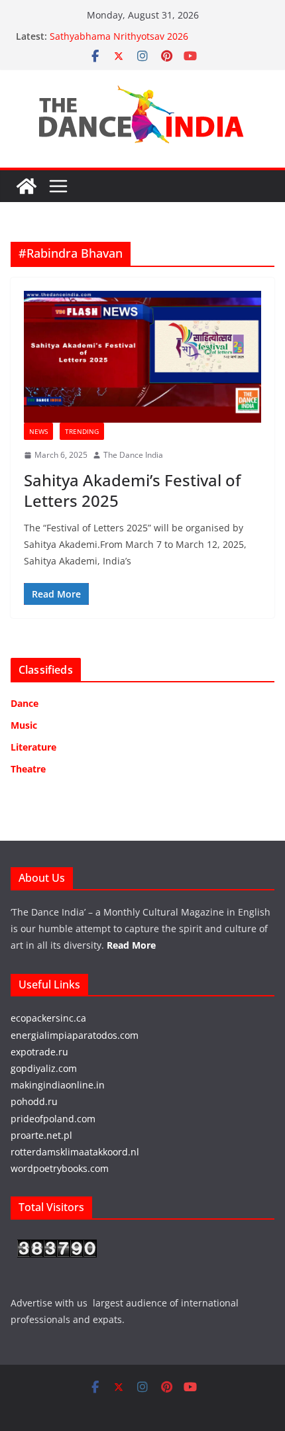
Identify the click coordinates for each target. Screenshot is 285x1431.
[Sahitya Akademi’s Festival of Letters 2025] (142, 357)
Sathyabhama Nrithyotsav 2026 (119, 36)
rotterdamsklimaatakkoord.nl (75, 1151)
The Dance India (133, 454)
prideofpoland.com (53, 1118)
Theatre (28, 769)
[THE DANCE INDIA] (26, 186)
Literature (33, 747)
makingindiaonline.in (58, 1085)
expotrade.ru (39, 1051)
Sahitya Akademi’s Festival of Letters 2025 (132, 490)
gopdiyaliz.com (44, 1068)
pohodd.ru (34, 1101)
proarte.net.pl (41, 1135)
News (38, 431)
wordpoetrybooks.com (60, 1168)
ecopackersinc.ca (48, 1018)
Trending (82, 431)
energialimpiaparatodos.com (75, 1035)
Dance (24, 703)
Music (24, 725)
